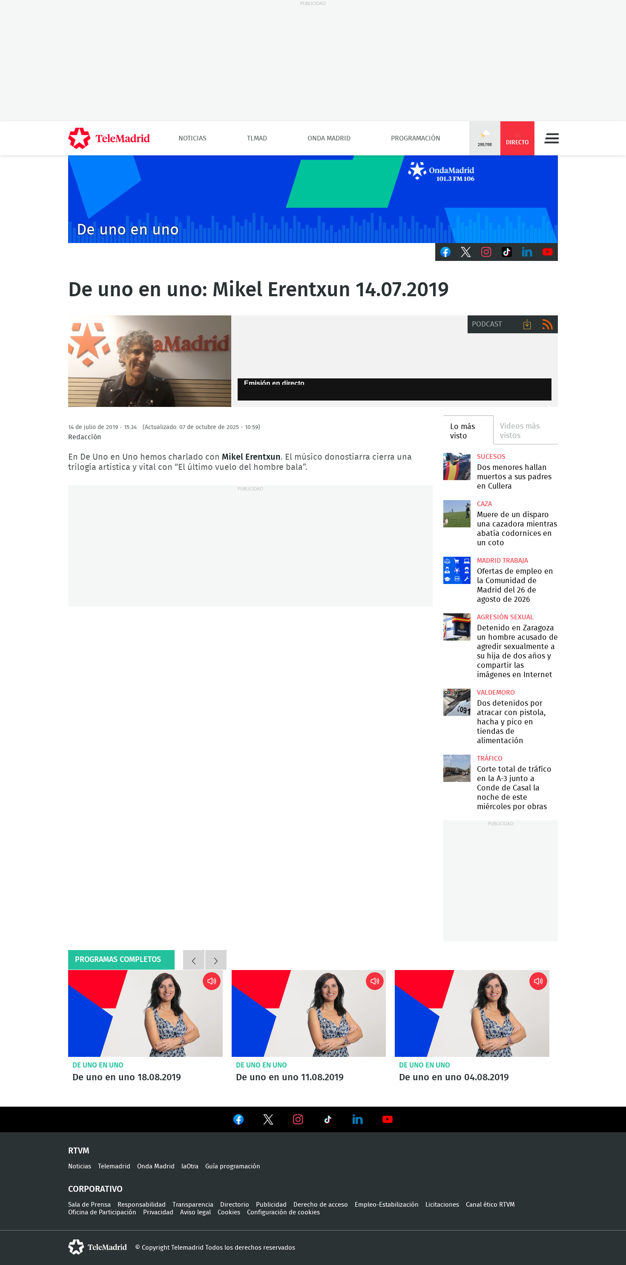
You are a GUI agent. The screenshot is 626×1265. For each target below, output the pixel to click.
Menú (551, 138)
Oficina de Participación (102, 1212)
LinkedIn (527, 252)
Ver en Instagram (298, 1119)
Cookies (229, 1212)
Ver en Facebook (238, 1121)
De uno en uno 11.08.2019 (309, 1013)
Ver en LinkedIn (357, 1119)
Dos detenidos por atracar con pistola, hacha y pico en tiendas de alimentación (456, 702)
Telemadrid (114, 1166)
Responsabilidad (142, 1205)
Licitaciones (442, 1205)
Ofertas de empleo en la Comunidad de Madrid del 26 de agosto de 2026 (456, 570)
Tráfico (490, 758)
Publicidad (271, 1205)
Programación (415, 138)
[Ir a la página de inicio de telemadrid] (109, 138)
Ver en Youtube (387, 1119)
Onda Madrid (328, 138)
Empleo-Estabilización (387, 1205)
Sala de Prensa (89, 1205)
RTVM (78, 1151)
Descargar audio (527, 324)
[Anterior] (193, 960)
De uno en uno (97, 1065)
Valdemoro (496, 692)
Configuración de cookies (283, 1212)
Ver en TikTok (327, 1121)
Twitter (466, 252)
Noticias (192, 138)
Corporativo (95, 1189)
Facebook (445, 252)
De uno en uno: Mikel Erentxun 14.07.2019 (149, 361)
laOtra (189, 1166)
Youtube (547, 252)
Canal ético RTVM (490, 1205)
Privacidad (158, 1212)
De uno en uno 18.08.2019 (145, 1013)
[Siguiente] (216, 960)
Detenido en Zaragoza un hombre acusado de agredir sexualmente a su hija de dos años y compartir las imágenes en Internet (456, 626)
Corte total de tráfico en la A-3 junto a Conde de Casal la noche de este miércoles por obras (456, 768)
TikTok (507, 252)
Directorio (234, 1205)
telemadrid (97, 1247)
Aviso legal (195, 1212)
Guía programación (232, 1166)
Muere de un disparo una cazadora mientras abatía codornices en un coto (456, 513)
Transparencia (192, 1205)
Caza (484, 504)
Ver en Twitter (268, 1121)
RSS (547, 324)
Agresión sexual (505, 617)
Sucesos (491, 456)
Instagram (486, 252)
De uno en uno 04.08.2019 (472, 1013)
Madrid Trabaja (502, 560)
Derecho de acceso (320, 1205)
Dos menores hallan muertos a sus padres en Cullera (456, 466)
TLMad (257, 138)
